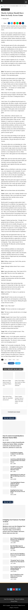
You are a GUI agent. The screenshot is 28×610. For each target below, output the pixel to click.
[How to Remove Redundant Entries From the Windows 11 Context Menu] (6, 540)
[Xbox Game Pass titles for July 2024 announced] (8, 391)
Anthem (9, 359)
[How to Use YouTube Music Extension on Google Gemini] (6, 555)
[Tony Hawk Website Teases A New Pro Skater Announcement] (6, 484)
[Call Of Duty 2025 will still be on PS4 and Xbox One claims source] (6, 460)
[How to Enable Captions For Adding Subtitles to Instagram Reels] (6, 568)
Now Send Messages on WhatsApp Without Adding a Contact (17, 547)
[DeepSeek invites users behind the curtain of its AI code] (6, 491)
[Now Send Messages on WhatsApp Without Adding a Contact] (6, 547)
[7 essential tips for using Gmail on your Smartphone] (6, 562)
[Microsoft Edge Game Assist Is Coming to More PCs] (8, 375)
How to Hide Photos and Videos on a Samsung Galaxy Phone (16, 576)
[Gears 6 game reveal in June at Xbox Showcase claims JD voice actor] (20, 391)
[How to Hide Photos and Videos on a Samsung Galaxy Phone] (6, 576)
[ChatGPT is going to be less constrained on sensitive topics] (6, 468)
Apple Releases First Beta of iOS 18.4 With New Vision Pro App (17, 476)
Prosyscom (16, 607)
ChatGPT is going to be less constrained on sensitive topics (16, 468)
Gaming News (5, 9)
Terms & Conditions (19, 599)
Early (14, 359)
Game (18, 359)
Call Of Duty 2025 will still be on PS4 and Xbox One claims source (17, 461)
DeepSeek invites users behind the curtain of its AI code (17, 492)
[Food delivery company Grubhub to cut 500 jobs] (6, 454)
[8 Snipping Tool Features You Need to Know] (14, 511)
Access (6, 359)
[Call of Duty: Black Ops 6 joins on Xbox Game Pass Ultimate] (20, 375)
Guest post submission (9, 599)
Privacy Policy (14, 601)
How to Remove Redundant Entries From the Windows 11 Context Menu (17, 540)
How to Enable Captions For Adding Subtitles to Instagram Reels (17, 568)
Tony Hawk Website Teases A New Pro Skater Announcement (17, 484)
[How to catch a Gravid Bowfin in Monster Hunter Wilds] (14, 427)
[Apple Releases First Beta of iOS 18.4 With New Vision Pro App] (6, 476)
